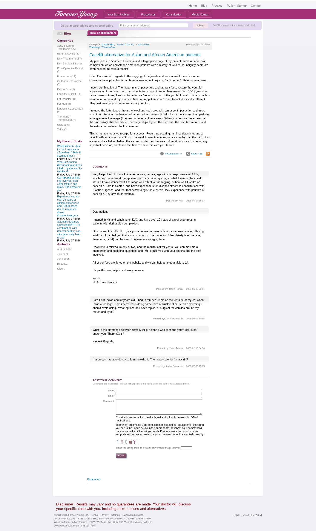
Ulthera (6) (63, 124)
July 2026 (63, 254)
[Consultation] (174, 14)
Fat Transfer (142, 44)
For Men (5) (64, 103)
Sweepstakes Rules (133, 515)
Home (193, 5)
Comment (108, 401)
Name (111, 390)
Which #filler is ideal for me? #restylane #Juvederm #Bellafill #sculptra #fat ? (69, 151)
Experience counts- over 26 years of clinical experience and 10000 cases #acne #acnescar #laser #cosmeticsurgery (68, 206)
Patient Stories (237, 5)
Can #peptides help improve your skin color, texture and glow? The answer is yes (69, 184)
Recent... (62, 263)
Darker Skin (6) (66, 89)
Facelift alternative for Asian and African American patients (145, 54)
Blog (204, 5)
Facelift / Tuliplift (125, 44)
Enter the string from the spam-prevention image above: (148, 447)
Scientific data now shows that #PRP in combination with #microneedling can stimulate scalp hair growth (68, 229)
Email (111, 395)
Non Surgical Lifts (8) (69, 63)
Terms (94, 515)
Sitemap (115, 515)
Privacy (105, 515)
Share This (196, 153)
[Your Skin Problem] (119, 14)
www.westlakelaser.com (66, 525)
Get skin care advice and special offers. (87, 25)
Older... (61, 268)
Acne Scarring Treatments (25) (66, 47)
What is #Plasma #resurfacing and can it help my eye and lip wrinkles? (69, 166)
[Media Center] (200, 14)
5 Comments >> (173, 153)
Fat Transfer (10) (67, 99)
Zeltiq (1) (62, 129)
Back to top (93, 479)
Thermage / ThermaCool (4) (66, 118)
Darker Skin (108, 44)
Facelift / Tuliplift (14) (69, 94)
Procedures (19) (66, 76)
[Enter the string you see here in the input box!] (129, 441)
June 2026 (63, 258)
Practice (217, 5)
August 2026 (64, 249)
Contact (256, 5)
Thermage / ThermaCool (102, 47)
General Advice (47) (68, 53)
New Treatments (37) (69, 58)
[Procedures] (148, 14)
